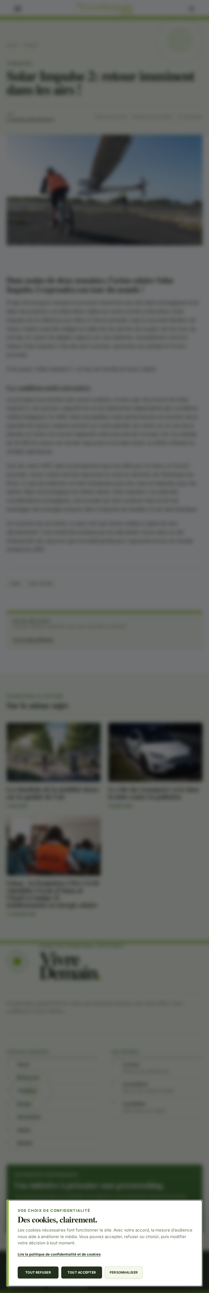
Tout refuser (38, 1272)
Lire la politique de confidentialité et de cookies (59, 1254)
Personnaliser (124, 1272)
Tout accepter (81, 1272)
